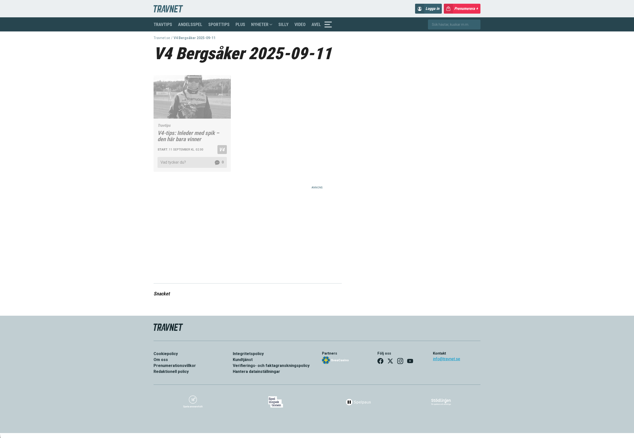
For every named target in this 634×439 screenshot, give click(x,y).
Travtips (163, 24)
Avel (316, 24)
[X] (390, 361)
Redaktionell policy (171, 371)
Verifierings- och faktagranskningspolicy (271, 365)
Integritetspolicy (248, 353)
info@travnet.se (446, 359)
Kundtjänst (243, 359)
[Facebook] (380, 361)
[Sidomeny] (328, 24)
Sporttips (219, 24)
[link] (192, 162)
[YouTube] (410, 361)
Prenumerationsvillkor (175, 365)
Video (300, 24)
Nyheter (259, 24)
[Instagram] (400, 361)
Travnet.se (162, 38)
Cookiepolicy (166, 353)
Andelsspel (190, 24)
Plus (240, 24)
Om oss (161, 359)
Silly (283, 24)
